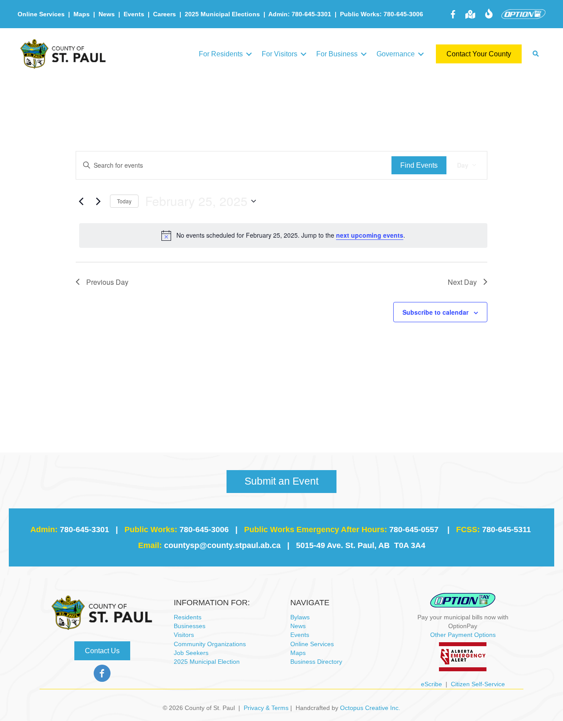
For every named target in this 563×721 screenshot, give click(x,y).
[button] (249, 54)
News (107, 14)
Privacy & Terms (266, 707)
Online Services (41, 14)
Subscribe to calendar (435, 312)
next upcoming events (369, 235)
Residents (187, 617)
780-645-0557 (414, 529)
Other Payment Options (463, 634)
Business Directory (316, 661)
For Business (337, 54)
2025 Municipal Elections (222, 14)
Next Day (462, 282)
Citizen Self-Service (478, 684)
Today (124, 201)
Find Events (419, 165)
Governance (396, 54)
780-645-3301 (84, 529)
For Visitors (279, 54)
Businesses (189, 625)
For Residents (221, 54)
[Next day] (98, 201)
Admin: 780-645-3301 (299, 14)
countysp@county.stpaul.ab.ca (222, 545)
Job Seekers (191, 652)
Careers (164, 14)
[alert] (283, 235)
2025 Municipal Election (207, 661)
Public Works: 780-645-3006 (381, 14)
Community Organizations (210, 643)
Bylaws (300, 617)
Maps (81, 14)
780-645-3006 (204, 529)
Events (134, 14)
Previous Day (107, 282)
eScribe (431, 684)
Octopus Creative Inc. (370, 707)
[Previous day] (81, 201)
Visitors (184, 634)
